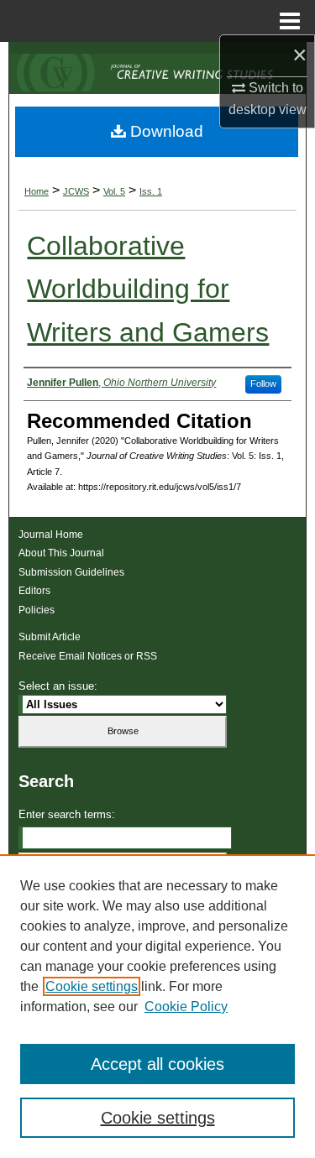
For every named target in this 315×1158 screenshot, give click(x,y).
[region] (157, 1006)
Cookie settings (91, 986)
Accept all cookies (157, 1064)
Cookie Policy (186, 1006)
